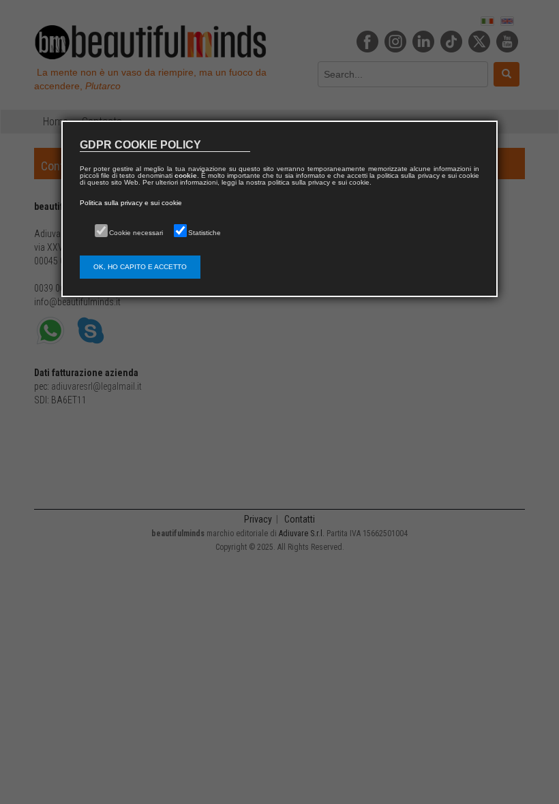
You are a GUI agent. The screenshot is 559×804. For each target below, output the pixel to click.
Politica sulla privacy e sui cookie (131, 202)
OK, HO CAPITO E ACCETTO (140, 266)
